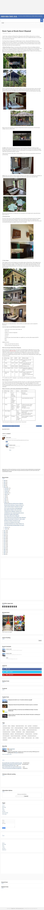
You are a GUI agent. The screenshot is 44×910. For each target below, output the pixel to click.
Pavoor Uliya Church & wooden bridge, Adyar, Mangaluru (15, 517)
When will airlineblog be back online (9, 765)
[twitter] (32, 23)
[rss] (38, 23)
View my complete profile (6, 754)
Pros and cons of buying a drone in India (12, 522)
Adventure (4, 849)
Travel (3, 847)
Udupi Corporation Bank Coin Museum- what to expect (14, 519)
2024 (5, 483)
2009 (5, 549)
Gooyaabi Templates (33, 908)
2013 (5, 543)
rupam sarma (8, 437)
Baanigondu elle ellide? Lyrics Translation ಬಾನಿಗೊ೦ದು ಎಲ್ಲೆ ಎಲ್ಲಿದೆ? (20, 699)
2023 (5, 485)
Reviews (3, 811)
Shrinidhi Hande (12, 445)
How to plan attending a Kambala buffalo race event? (14, 525)
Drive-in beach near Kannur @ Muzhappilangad (13, 508)
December (7, 488)
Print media (4, 814)
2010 (5, 547)
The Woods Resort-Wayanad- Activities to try (12, 511)
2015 (5, 540)
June (6, 497)
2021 (5, 530)
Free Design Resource (20, 908)
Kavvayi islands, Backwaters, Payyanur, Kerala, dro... (14, 505)
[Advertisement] (7, 7)
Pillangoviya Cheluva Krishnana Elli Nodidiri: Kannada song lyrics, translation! (23, 704)
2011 (5, 546)
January (6, 528)
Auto (3, 808)
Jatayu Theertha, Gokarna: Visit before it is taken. (13, 506)
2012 (5, 544)
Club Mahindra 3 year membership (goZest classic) (14, 512)
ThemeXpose (13, 908)
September (7, 492)
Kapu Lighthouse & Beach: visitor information (12, 509)
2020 (5, 532)
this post (16, 752)
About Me (4, 807)
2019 (5, 533)
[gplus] (35, 23)
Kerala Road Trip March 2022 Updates (11, 514)
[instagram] (36, 23)
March (6, 502)
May (5, 499)
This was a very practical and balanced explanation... (12, 768)
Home (3, 22)
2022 (5, 486)
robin (7, 657)
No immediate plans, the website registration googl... (12, 762)
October (6, 491)
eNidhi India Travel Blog (9, 16)
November (7, 489)
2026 (5, 480)
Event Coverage (5, 812)
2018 (5, 535)
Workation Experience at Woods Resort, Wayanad (13, 503)
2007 (5, 552)
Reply (6, 441)
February (6, 527)
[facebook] (30, 23)
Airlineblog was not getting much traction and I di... (12, 764)
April (5, 500)
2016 (5, 538)
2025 (5, 482)
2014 (5, 541)
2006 (5, 554)
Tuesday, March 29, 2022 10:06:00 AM (11, 438)
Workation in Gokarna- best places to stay (12, 520)
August (6, 494)
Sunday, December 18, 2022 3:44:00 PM (14, 446)
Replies (8, 443)
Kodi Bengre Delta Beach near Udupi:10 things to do (14, 523)
